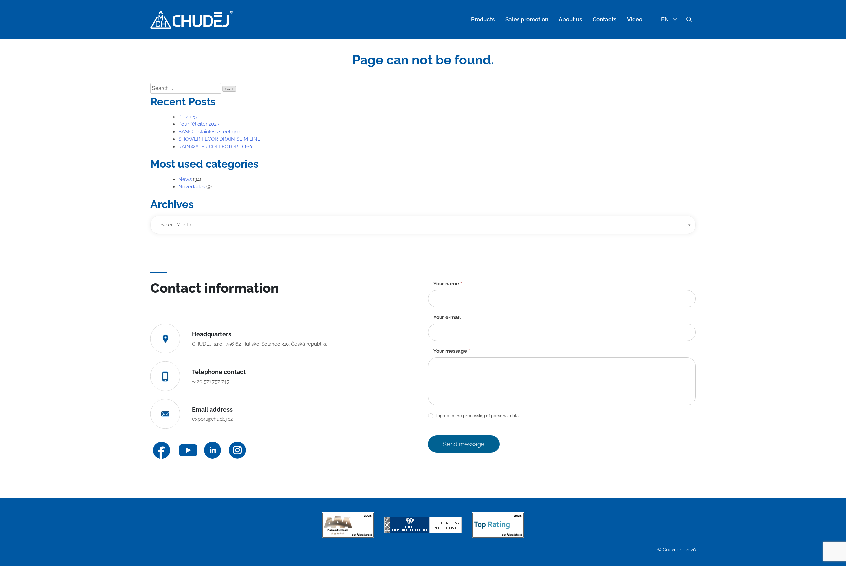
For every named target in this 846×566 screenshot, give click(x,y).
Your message (451, 351)
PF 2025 (187, 117)
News (185, 179)
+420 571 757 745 (210, 381)
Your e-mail (448, 317)
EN (665, 20)
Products (483, 19)
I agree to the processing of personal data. (477, 415)
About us (570, 19)
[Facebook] (161, 450)
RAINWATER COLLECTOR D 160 (215, 147)
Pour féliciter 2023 (198, 124)
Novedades (191, 187)
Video (634, 19)
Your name (447, 284)
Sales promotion (526, 19)
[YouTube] (188, 450)
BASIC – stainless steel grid (209, 132)
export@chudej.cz (212, 419)
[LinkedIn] (212, 450)
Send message (463, 444)
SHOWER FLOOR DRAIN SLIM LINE (219, 139)
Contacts (604, 19)
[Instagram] (237, 450)
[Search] (689, 19)
